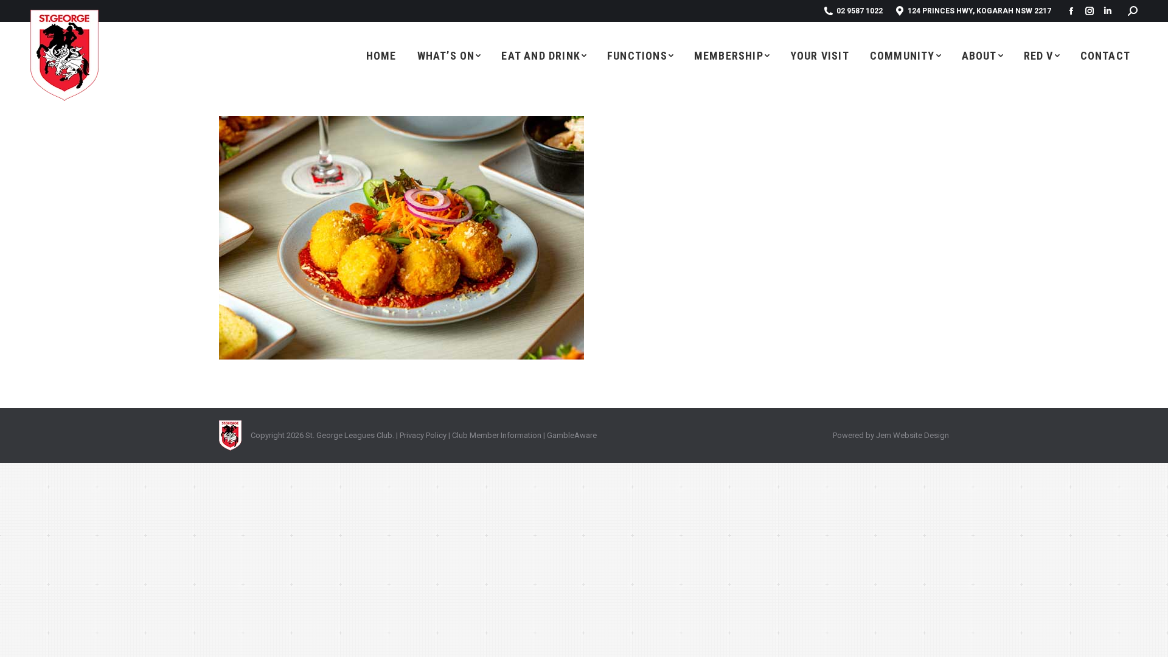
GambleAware (572, 435)
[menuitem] (381, 55)
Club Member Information (495, 435)
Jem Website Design (912, 435)
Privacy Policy (423, 435)
